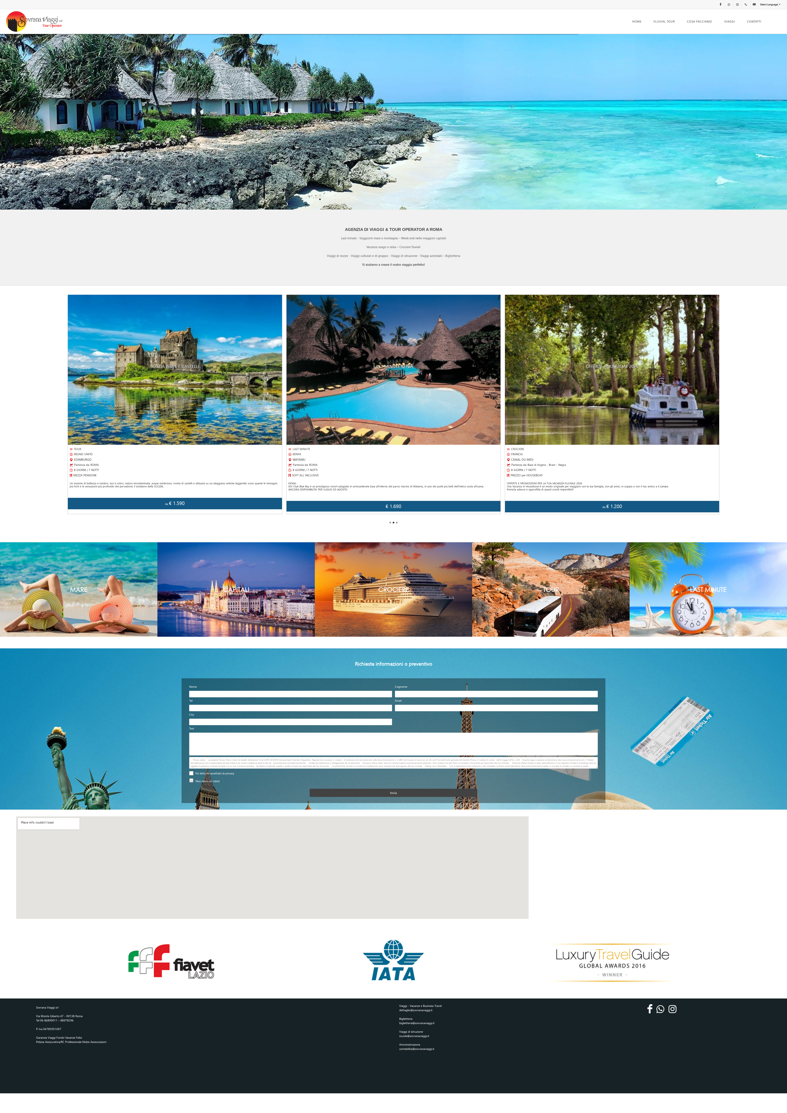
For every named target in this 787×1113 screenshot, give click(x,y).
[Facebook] (720, 4)
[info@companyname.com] (754, 4)
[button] (390, 522)
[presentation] (67, 405)
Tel (191, 700)
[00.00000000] (746, 4)
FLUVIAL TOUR (664, 21)
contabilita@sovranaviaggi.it (416, 1049)
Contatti (754, 21)
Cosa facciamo (699, 21)
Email (399, 700)
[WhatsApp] (729, 4)
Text (192, 728)
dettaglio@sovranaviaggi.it (415, 1010)
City (192, 714)
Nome (193, 687)
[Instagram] (737, 4)
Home (636, 21)
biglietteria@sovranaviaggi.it (416, 1023)
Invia (393, 793)
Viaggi (729, 21)
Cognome (401, 687)
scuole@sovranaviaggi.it (414, 1036)
